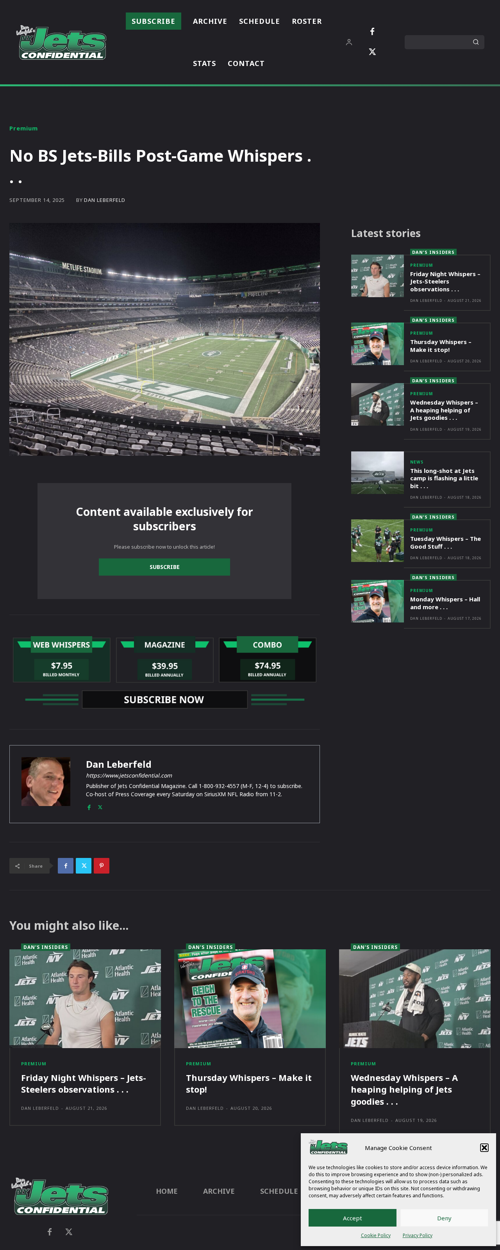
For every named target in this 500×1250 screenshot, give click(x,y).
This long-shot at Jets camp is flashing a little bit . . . (444, 478)
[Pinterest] (101, 866)
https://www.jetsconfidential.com (129, 775)
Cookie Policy (376, 1235)
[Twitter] (372, 52)
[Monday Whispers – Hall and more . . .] (377, 601)
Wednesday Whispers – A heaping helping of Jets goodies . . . (444, 409)
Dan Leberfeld (104, 200)
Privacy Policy (417, 1235)
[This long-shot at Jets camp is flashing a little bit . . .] (377, 472)
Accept (352, 1218)
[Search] (475, 42)
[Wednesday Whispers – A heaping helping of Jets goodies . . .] (377, 404)
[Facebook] (372, 32)
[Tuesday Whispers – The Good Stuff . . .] (377, 540)
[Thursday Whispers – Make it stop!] (377, 344)
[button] (484, 1148)
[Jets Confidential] (61, 42)
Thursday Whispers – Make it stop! (440, 345)
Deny (444, 1218)
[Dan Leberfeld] (45, 784)
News (416, 462)
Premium (23, 128)
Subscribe (165, 567)
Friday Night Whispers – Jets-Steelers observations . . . (445, 281)
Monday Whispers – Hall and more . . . (445, 603)
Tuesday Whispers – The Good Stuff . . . (445, 542)
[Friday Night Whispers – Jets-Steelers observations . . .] (377, 276)
